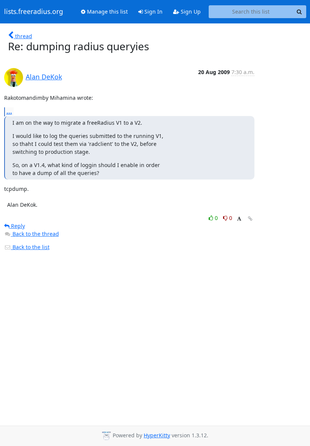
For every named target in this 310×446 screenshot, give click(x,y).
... (9, 111)
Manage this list (106, 11)
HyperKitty (157, 435)
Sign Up (190, 11)
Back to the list (30, 247)
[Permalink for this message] (250, 219)
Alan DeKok (44, 76)
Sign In (153, 11)
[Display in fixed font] (239, 219)
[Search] (299, 11)
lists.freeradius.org (33, 11)
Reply (17, 225)
